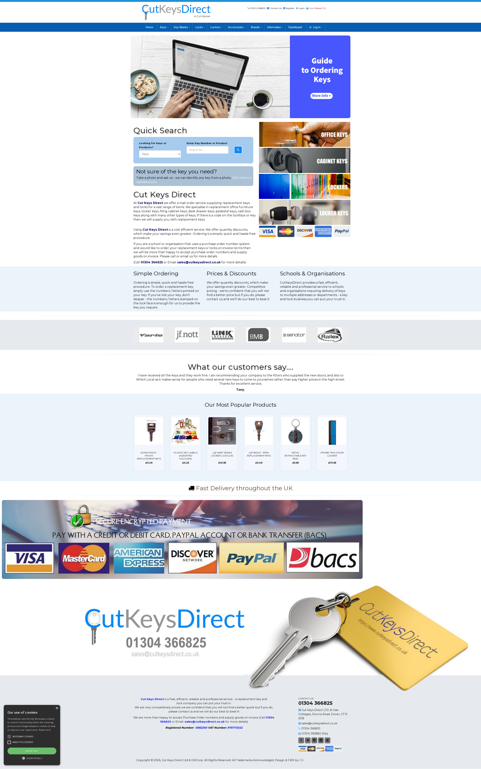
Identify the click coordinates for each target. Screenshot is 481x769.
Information (274, 27)
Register (290, 8)
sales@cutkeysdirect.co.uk (319, 723)
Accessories (235, 27)
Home (149, 27)
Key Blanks (181, 27)
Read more (45, 729)
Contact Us (276, 8)
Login (301, 8)
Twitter (308, 740)
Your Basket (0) (317, 8)
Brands (255, 27)
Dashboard (295, 27)
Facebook (301, 740)
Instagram (321, 740)
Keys (163, 27)
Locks (199, 27)
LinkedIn (314, 740)
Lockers (215, 27)
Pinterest (327, 740)
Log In (317, 27)
